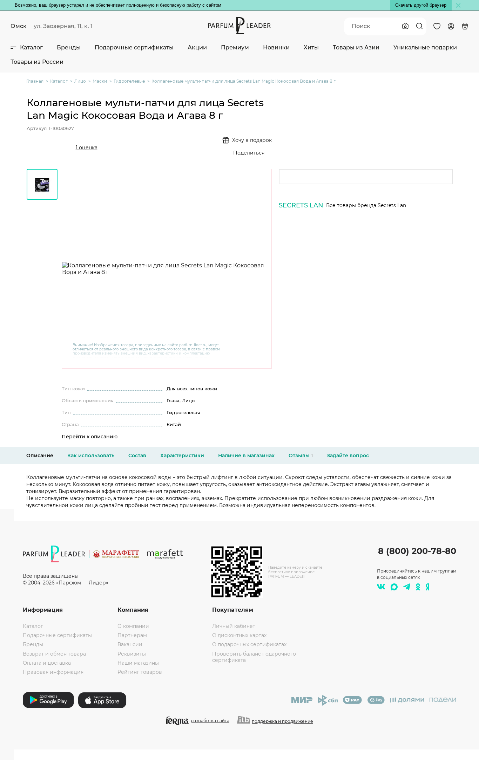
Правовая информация (53, 672)
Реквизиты (131, 654)
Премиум (235, 47)
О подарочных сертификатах (249, 644)
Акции (197, 47)
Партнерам (132, 635)
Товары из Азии (356, 47)
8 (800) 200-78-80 (417, 551)
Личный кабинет (233, 626)
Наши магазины (138, 663)
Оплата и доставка (47, 663)
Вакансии (129, 644)
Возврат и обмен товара (54, 654)
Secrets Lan (301, 205)
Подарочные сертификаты (134, 47)
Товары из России (37, 62)
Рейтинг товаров (139, 672)
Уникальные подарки (425, 47)
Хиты (311, 47)
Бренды (69, 47)
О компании (133, 626)
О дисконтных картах (239, 635)
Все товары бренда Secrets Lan (366, 205)
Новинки (276, 47)
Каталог (31, 47)
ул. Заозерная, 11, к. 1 (63, 26)
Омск (19, 26)
